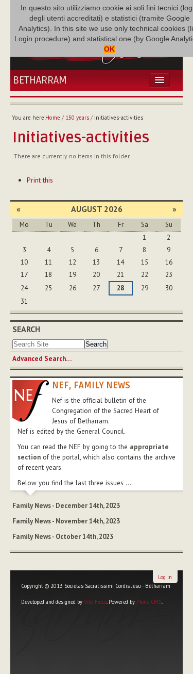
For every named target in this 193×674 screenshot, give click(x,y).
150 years (77, 117)
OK (109, 49)
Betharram (40, 80)
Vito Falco (95, 601)
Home (52, 117)
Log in (165, 577)
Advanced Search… (42, 358)
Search (26, 329)
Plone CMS (149, 601)
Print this (40, 180)
